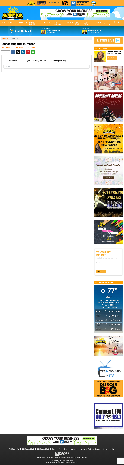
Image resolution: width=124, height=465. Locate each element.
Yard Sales (77, 23)
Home (4, 22)
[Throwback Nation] (87, 32)
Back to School (57, 23)
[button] (104, 23)
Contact (97, 22)
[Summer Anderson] (46, 32)
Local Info (47, 22)
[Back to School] (108, 232)
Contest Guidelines (109, 449)
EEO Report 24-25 (28, 449)
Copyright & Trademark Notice (89, 449)
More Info (111, 58)
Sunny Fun (23, 22)
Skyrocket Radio (67, 461)
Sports (70, 22)
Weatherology (73, 462)
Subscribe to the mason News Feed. (20, 48)
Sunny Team (86, 23)
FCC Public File (14, 449)
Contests (12, 22)
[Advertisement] (75, 13)
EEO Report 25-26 (43, 449)
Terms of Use (56, 449)
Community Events (33, 23)
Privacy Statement (70, 449)
